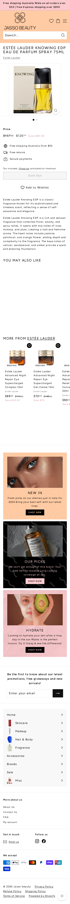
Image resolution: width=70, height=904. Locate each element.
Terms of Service (14, 895)
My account (10, 822)
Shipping (24, 168)
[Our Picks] (35, 541)
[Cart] (58, 21)
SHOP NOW (35, 581)
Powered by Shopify (42, 895)
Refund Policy (12, 891)
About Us (9, 807)
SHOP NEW (34, 512)
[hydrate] (35, 609)
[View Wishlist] (51, 21)
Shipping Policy (35, 891)
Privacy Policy (44, 886)
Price (7, 129)
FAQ (5, 817)
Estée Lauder (11, 57)
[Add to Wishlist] (29, 345)
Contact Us (10, 812)
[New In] (35, 472)
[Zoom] (55, 110)
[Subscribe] (58, 693)
